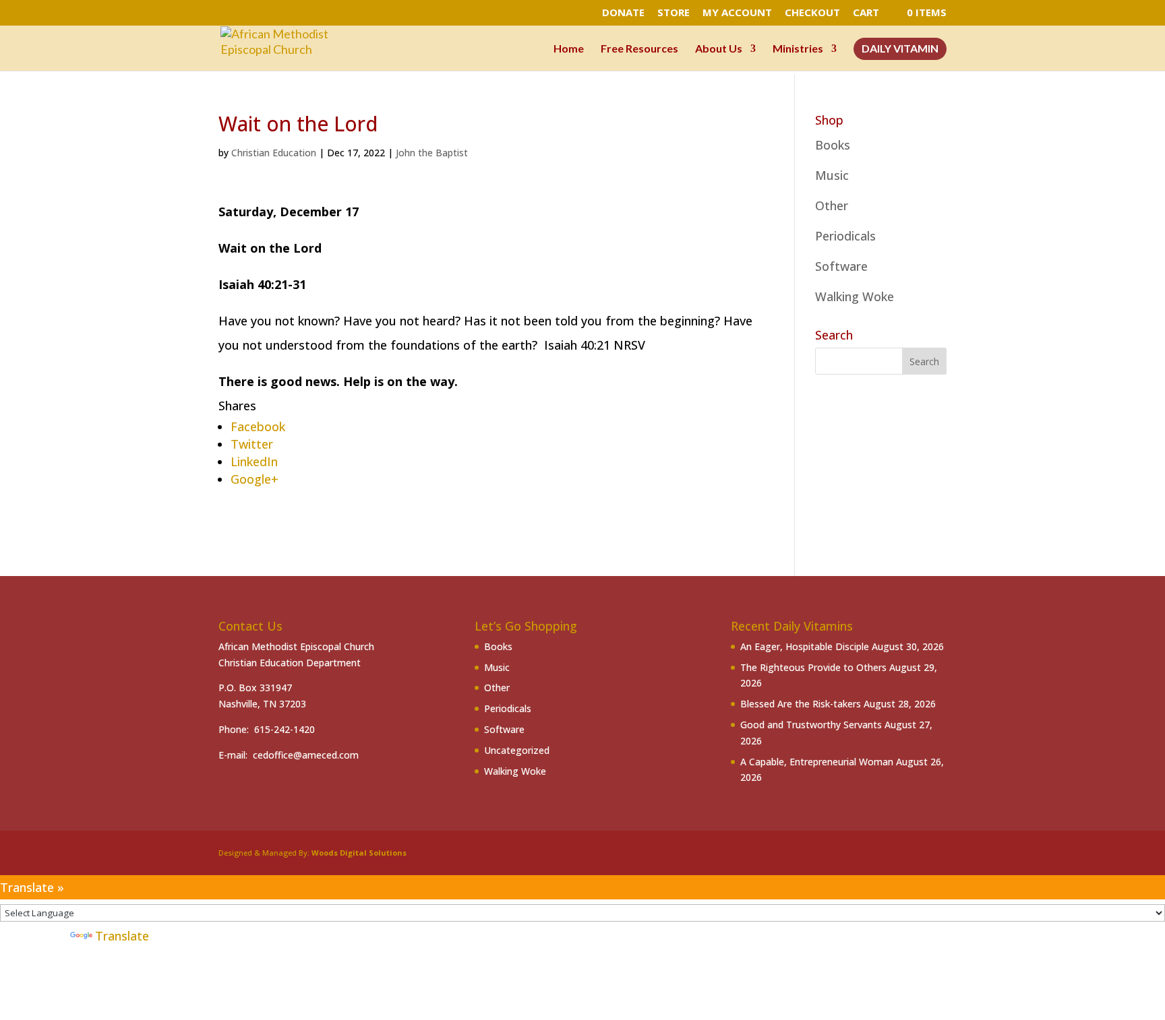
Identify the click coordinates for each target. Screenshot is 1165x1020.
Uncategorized (516, 750)
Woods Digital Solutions (359, 853)
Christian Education (273, 152)
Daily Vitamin (900, 49)
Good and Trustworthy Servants (811, 724)
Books (832, 145)
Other (831, 205)
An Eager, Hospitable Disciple (804, 646)
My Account (737, 13)
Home (569, 49)
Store (673, 13)
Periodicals (845, 236)
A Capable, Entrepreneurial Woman (816, 761)
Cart (866, 13)
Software (841, 266)
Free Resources (639, 49)
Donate (623, 13)
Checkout (812, 13)
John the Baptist (432, 152)
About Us (718, 49)
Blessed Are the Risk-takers (800, 703)
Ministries (798, 49)
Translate (122, 936)
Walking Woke (854, 296)
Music (832, 175)
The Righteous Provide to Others (813, 667)
